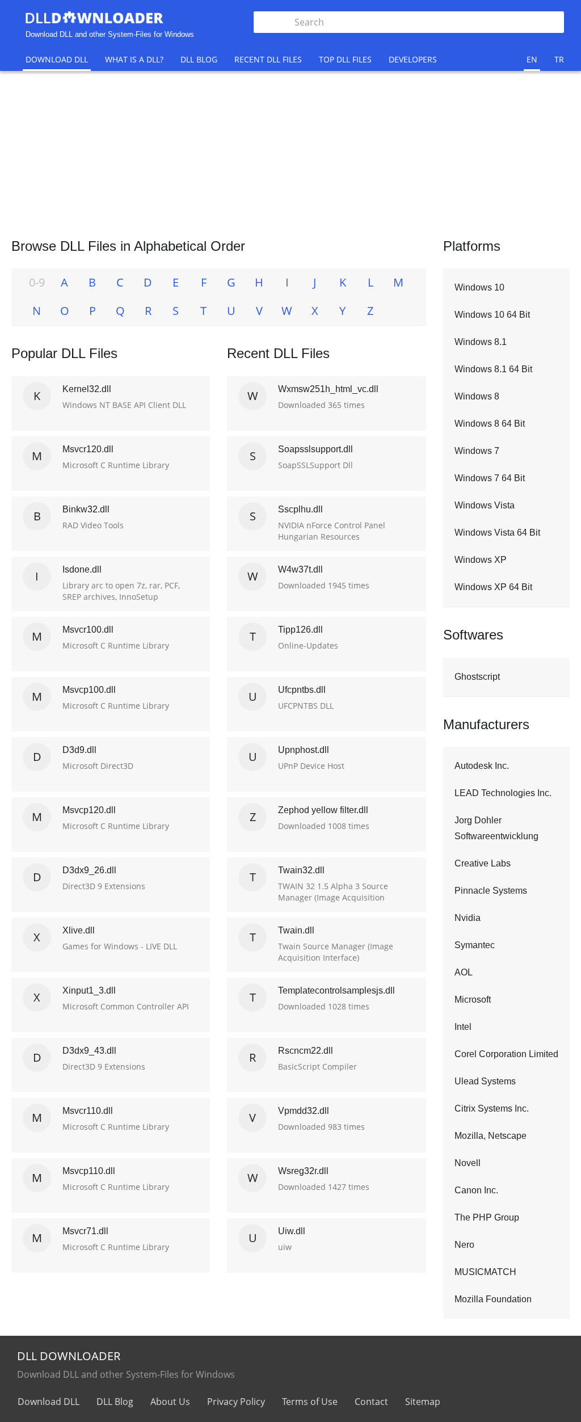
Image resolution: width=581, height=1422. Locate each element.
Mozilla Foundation (493, 1299)
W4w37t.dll (300, 569)
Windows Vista (484, 505)
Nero (464, 1244)
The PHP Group (486, 1217)
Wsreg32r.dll (303, 1171)
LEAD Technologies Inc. (502, 793)
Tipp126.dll (300, 629)
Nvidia (467, 918)
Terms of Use (310, 1401)
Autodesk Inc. (481, 766)
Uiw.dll (291, 1231)
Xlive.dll (78, 930)
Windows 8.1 (480, 342)
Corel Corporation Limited (506, 1054)
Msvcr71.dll (85, 1231)
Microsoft (472, 999)
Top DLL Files (345, 59)
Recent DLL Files (268, 59)
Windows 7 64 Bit (489, 478)
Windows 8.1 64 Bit (493, 369)
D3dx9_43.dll (89, 1050)
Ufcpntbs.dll (302, 690)
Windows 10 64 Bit (492, 314)
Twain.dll (296, 930)
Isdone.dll (82, 569)
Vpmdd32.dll (303, 1111)
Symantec (474, 945)
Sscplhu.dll (300, 509)
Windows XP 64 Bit (493, 587)
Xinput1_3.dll (89, 990)
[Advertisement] (290, 153)
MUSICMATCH (485, 1272)
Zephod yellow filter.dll (323, 810)
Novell (467, 1163)
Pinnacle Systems (490, 890)
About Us (170, 1401)
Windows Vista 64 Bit (497, 532)
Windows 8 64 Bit (489, 423)
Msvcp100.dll (89, 690)
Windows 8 (476, 396)
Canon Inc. (476, 1190)
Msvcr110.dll (87, 1111)
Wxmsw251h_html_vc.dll (328, 389)
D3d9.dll (79, 750)
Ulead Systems (485, 1081)
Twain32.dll (301, 870)
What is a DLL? (134, 59)
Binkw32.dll (86, 509)
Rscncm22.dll (305, 1050)
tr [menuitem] (559, 59)
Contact (371, 1401)
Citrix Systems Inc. (491, 1108)
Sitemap (422, 1401)
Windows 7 (476, 451)
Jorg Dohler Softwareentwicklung (496, 828)
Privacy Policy (236, 1401)
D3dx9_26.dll (89, 870)
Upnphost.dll (303, 750)
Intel (462, 1027)
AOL (463, 972)
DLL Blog (198, 59)
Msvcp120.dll (89, 810)
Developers (413, 59)
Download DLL (57, 59)
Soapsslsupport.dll (315, 449)
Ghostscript (477, 676)
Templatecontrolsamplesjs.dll (336, 990)
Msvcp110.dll (88, 1171)
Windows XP (480, 560)
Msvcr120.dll (87, 449)
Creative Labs (482, 863)
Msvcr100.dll (87, 629)
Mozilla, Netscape (490, 1136)
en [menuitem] (532, 59)
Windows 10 (479, 287)
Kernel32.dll (86, 389)
